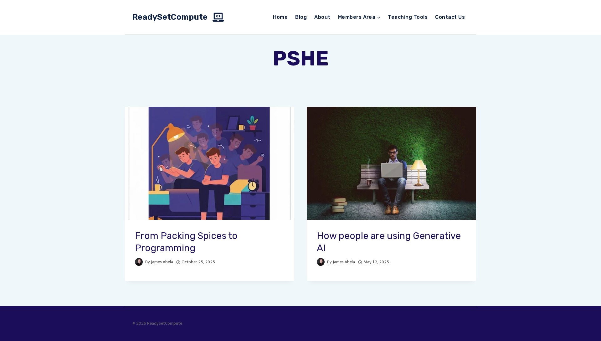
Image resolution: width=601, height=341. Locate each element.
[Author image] (139, 262)
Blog (301, 17)
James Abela (162, 262)
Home (280, 17)
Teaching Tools (408, 17)
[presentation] (209, 163)
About (322, 17)
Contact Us (450, 17)
